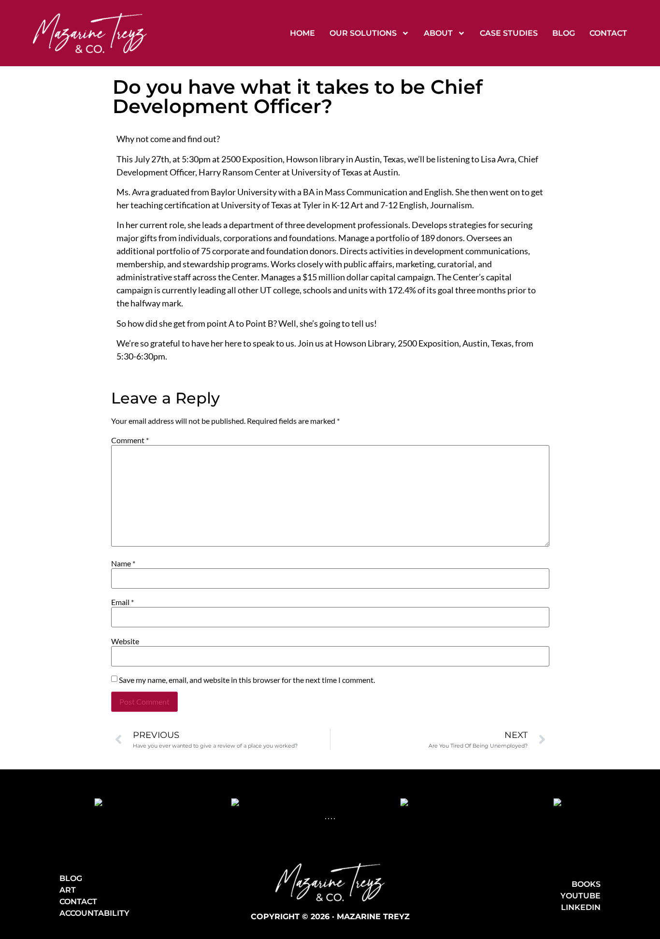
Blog (563, 33)
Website (125, 641)
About (438, 33)
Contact (608, 33)
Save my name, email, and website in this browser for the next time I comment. (247, 680)
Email (122, 602)
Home (302, 33)
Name (123, 563)
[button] (325, 818)
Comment (130, 440)
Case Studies (509, 33)
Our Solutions (363, 33)
